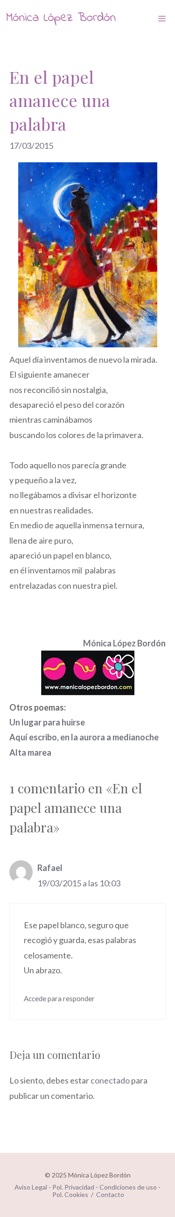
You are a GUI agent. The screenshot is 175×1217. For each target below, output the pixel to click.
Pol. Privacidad (73, 1187)
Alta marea (30, 752)
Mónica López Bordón (124, 643)
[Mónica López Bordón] (61, 18)
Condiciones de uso (128, 1187)
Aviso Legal (30, 1187)
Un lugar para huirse (47, 722)
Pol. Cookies (70, 1194)
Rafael (50, 868)
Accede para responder (59, 998)
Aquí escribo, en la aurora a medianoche (84, 737)
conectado (110, 1080)
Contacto (110, 1194)
